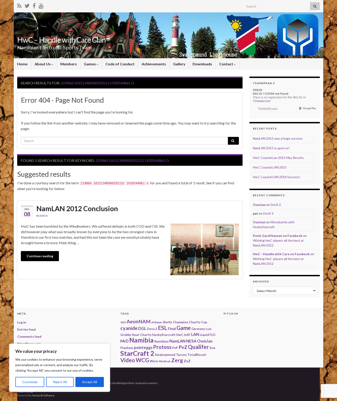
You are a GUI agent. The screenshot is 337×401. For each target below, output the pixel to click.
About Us (43, 64)
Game (184, 327)
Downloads (202, 64)
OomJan (259, 205)
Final (172, 328)
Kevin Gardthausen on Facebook (277, 236)
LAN (195, 334)
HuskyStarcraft (164, 335)
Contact (226, 64)
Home (22, 64)
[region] (59, 368)
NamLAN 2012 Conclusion (77, 208)
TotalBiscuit (196, 355)
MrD (124, 341)
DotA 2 (276, 205)
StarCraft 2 (137, 353)
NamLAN (177, 341)
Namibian (161, 341)
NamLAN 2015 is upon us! (271, 148)
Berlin (167, 322)
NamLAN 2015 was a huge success (278, 138)
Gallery (179, 64)
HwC (179, 335)
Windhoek (165, 361)
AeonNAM (139, 321)
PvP (175, 348)
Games (90, 64)
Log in (21, 322)
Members (68, 64)
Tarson (181, 355)
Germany (198, 329)
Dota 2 (152, 329)
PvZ (183, 347)
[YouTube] (41, 5)
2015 (123, 322)
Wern (154, 361)
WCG (142, 360)
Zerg (177, 360)
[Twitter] (27, 5)
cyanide (129, 328)
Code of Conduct (120, 64)
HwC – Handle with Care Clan (61, 39)
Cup (204, 322)
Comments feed (29, 336)
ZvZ (187, 361)
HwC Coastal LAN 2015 (270, 167)
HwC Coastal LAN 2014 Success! (276, 177)
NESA (191, 341)
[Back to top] (326, 373)
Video (127, 360)
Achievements (154, 64)
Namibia (141, 340)
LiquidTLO (207, 335)
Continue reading (40, 256)
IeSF (187, 335)
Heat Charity (142, 335)
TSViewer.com (262, 101)
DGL (142, 328)
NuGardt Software (43, 395)
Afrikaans (157, 322)
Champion (180, 322)
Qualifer (198, 346)
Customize (30, 382)
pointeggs (143, 347)
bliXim (44, 215)
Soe (212, 348)
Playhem (126, 348)
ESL (162, 327)
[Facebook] (34, 5)
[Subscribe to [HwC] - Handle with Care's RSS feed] (19, 5)
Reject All (60, 382)
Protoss (162, 347)
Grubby (125, 335)
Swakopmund (165, 355)
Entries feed (26, 329)
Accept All (89, 382)
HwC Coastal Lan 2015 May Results (278, 158)
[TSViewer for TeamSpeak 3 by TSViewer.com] (266, 108)
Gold (208, 328)
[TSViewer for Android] (307, 108)
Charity (194, 322)
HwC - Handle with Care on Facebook (281, 254)
